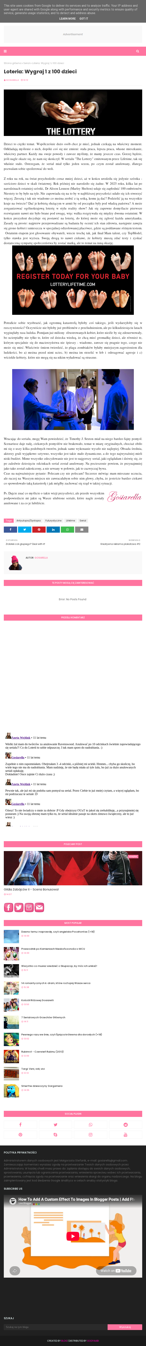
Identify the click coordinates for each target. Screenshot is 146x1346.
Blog (64, 1340)
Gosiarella (12, 80)
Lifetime (70, 520)
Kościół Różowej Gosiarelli (37, 1000)
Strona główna (12, 63)
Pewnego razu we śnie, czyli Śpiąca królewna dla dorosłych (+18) (61, 1034)
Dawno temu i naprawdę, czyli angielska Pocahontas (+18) (58, 932)
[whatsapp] (90, 1125)
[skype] (55, 1135)
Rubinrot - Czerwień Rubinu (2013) (42, 1051)
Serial (26, 63)
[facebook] (20, 1125)
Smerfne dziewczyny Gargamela (41, 1086)
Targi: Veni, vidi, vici (33, 1069)
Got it (83, 18)
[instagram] (90, 1135)
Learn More (67, 18)
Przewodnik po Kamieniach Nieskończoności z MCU (53, 949)
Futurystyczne (53, 520)
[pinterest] (20, 1135)
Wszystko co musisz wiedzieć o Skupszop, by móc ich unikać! (59, 966)
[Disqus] (73, 676)
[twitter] (55, 1125)
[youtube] (125, 1135)
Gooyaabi (93, 1340)
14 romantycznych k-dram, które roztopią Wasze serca (55, 983)
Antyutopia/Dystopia (29, 520)
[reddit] (125, 1125)
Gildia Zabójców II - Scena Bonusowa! (31, 889)
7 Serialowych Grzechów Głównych (43, 1017)
